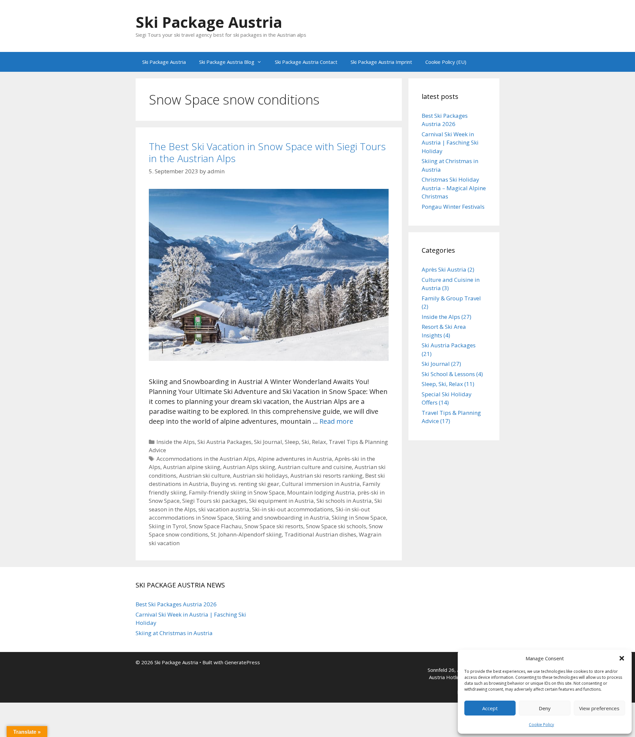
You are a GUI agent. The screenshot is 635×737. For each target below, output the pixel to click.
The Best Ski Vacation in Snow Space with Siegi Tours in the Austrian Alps (267, 152)
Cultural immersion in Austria (321, 484)
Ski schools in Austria (344, 500)
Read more (336, 421)
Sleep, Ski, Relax (305, 442)
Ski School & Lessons (448, 374)
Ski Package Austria (209, 22)
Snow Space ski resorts (273, 526)
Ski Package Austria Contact (306, 62)
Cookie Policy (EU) (445, 62)
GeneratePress (242, 662)
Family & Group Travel (451, 298)
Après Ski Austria (444, 269)
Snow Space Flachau (215, 526)
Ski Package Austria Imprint (381, 62)
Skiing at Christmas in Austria (174, 633)
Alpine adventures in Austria (295, 458)
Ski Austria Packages (224, 442)
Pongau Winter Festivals (453, 206)
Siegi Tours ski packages (214, 500)
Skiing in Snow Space (359, 517)
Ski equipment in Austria (281, 500)
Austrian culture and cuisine (315, 467)
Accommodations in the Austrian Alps (205, 458)
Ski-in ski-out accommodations (292, 509)
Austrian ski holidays (260, 475)
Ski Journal (268, 442)
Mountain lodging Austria (321, 492)
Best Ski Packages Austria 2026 (176, 604)
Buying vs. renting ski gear (245, 484)
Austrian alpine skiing (191, 467)
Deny (545, 708)
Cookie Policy (541, 724)
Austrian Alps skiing (249, 467)
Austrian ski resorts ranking (326, 475)
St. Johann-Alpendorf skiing (246, 534)
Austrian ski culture (204, 475)
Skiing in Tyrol (167, 526)
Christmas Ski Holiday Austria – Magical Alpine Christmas (454, 188)
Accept (490, 708)
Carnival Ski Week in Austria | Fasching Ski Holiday (450, 142)
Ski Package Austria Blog (226, 62)
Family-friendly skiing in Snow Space (236, 492)
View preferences (599, 708)
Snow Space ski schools (336, 526)
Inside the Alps (175, 442)
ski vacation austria (223, 509)
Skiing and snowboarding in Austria (282, 517)
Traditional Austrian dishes (320, 534)
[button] (621, 658)
